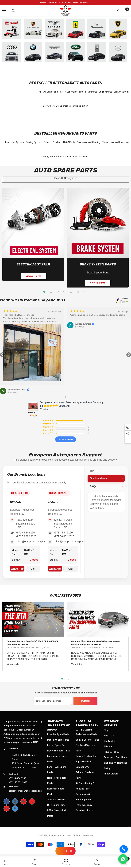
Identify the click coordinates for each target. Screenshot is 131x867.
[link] (33, 223)
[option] (33, 636)
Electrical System (14, 142)
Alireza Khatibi (16, 324)
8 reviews (12, 327)
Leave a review (65, 439)
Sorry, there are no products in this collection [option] (65, 106)
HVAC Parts (69, 142)
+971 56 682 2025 (26, 536)
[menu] (4, 10)
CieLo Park (81, 320)
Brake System (121, 92)
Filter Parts (91, 92)
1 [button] (62, 679)
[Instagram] (15, 801)
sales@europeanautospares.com (34, 541)
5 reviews (79, 323)
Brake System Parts (98, 264)
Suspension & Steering (88, 142)
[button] (2, 354)
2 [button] (69, 679)
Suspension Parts (74, 92)
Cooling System (34, 142)
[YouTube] (7, 808)
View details (13, 664)
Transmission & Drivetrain (115, 142)
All (40, 92)
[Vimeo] (15, 808)
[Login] (117, 10)
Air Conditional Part (53, 92)
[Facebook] (7, 801)
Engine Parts (105, 92)
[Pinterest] (23, 801)
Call (33, 568)
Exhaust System (52, 142)
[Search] (13, 11)
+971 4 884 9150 (25, 532)
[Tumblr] (32, 801)
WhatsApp (17, 568)
